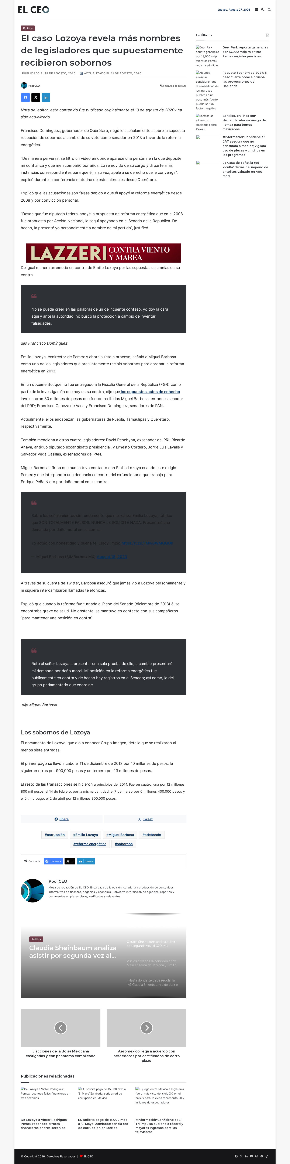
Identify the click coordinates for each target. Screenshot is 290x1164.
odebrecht (153, 835)
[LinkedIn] (46, 97)
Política (27, 28)
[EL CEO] (33, 9)
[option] (103, 955)
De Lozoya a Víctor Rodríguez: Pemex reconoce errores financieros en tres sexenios (44, 1124)
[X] (35, 97)
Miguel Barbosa (121, 835)
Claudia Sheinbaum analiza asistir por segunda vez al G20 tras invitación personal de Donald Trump (73, 951)
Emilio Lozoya (86, 835)
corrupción (56, 835)
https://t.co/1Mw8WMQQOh (147, 543)
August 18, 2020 (112, 556)
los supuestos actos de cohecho (150, 391)
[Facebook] (25, 97)
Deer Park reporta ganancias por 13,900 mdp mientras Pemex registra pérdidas (245, 51)
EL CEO (88, 1156)
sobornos (125, 844)
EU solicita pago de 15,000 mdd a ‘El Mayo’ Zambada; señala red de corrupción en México (103, 1124)
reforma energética (91, 844)
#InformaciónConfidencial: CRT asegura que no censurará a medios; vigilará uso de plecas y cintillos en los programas (244, 146)
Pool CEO (34, 85)
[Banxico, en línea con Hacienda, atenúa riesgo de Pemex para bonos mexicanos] (207, 123)
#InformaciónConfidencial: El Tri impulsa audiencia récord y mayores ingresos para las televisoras (159, 1126)
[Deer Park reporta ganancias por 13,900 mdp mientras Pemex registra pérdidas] (207, 56)
